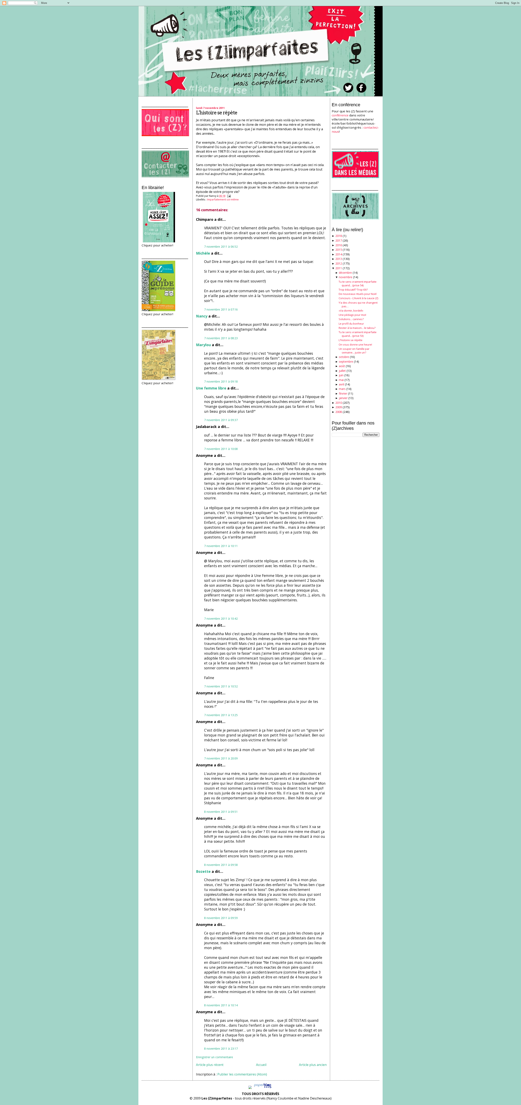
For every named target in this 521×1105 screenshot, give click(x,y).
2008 (338, 412)
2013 (338, 259)
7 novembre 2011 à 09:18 (221, 381)
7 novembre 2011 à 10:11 (221, 546)
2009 (338, 407)
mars (342, 389)
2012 (338, 263)
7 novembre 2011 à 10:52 (221, 686)
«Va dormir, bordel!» (351, 310)
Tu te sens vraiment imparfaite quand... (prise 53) (358, 334)
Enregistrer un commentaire (214, 1057)
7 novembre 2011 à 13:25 (221, 715)
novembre (345, 277)
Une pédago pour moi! (352, 315)
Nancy (201, 316)
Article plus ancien (313, 1064)
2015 (338, 250)
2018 (338, 236)
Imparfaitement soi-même (223, 199)
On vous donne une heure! (355, 344)
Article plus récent (209, 1064)
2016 (338, 245)
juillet (342, 371)
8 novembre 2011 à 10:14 (221, 1005)
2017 (338, 240)
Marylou (203, 344)
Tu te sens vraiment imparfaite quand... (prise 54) (358, 283)
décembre (345, 273)
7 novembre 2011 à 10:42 (221, 618)
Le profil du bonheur (351, 323)
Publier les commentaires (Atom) (242, 1074)
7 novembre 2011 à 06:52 (221, 246)
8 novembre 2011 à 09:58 (221, 865)
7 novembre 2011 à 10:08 (221, 449)
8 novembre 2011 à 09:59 (221, 918)
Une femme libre (211, 388)
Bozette (203, 871)
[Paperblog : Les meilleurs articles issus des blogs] (263, 1087)
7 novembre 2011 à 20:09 (221, 758)
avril (341, 384)
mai (341, 380)
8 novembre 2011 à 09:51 (221, 812)
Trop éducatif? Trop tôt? (353, 289)
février (343, 393)
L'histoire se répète (216, 113)
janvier (343, 398)
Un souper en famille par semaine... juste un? (354, 350)
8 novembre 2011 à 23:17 (221, 1048)
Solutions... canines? (351, 319)
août (342, 366)
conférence (340, 115)
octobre (344, 357)
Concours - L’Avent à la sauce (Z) (358, 298)
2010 (338, 403)
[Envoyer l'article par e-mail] (228, 196)
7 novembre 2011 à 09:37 (221, 420)
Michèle (203, 253)
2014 (338, 254)
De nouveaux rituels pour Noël (358, 294)
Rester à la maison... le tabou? (357, 328)
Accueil (261, 1064)
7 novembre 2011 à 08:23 (221, 338)
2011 (338, 268)
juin (341, 375)
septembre (346, 361)
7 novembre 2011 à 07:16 (221, 309)
